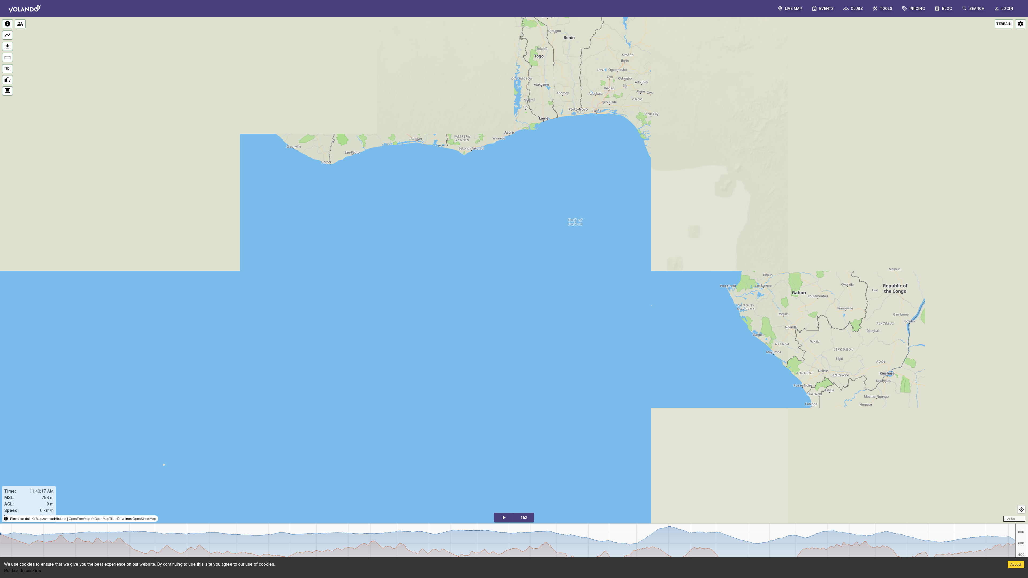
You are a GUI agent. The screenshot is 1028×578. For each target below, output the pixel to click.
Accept (1015, 564)
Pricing (917, 8)
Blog (947, 8)
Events (826, 8)
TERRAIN (1003, 24)
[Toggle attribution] (6, 518)
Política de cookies (22, 570)
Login (1007, 8)
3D (7, 68)
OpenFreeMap (79, 518)
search (976, 8)
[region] (514, 270)
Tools (886, 8)
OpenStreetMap (144, 518)
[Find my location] (1021, 509)
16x (523, 517)
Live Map (793, 8)
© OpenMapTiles (103, 518)
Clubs (857, 8)
